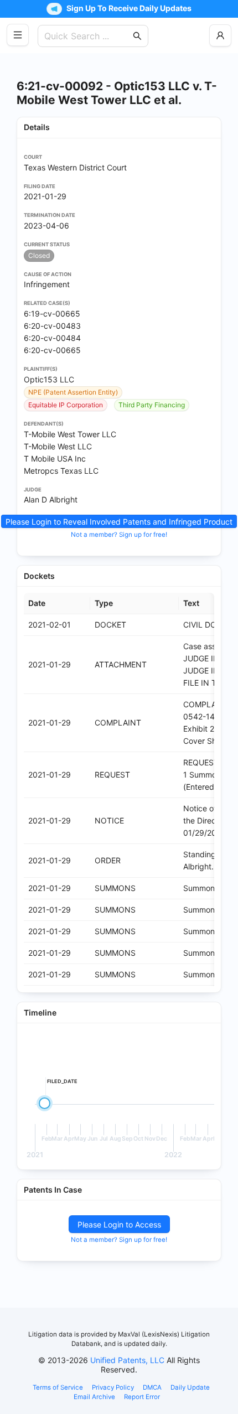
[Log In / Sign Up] (220, 35)
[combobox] (87, 36)
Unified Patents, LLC (127, 1360)
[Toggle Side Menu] (18, 35)
